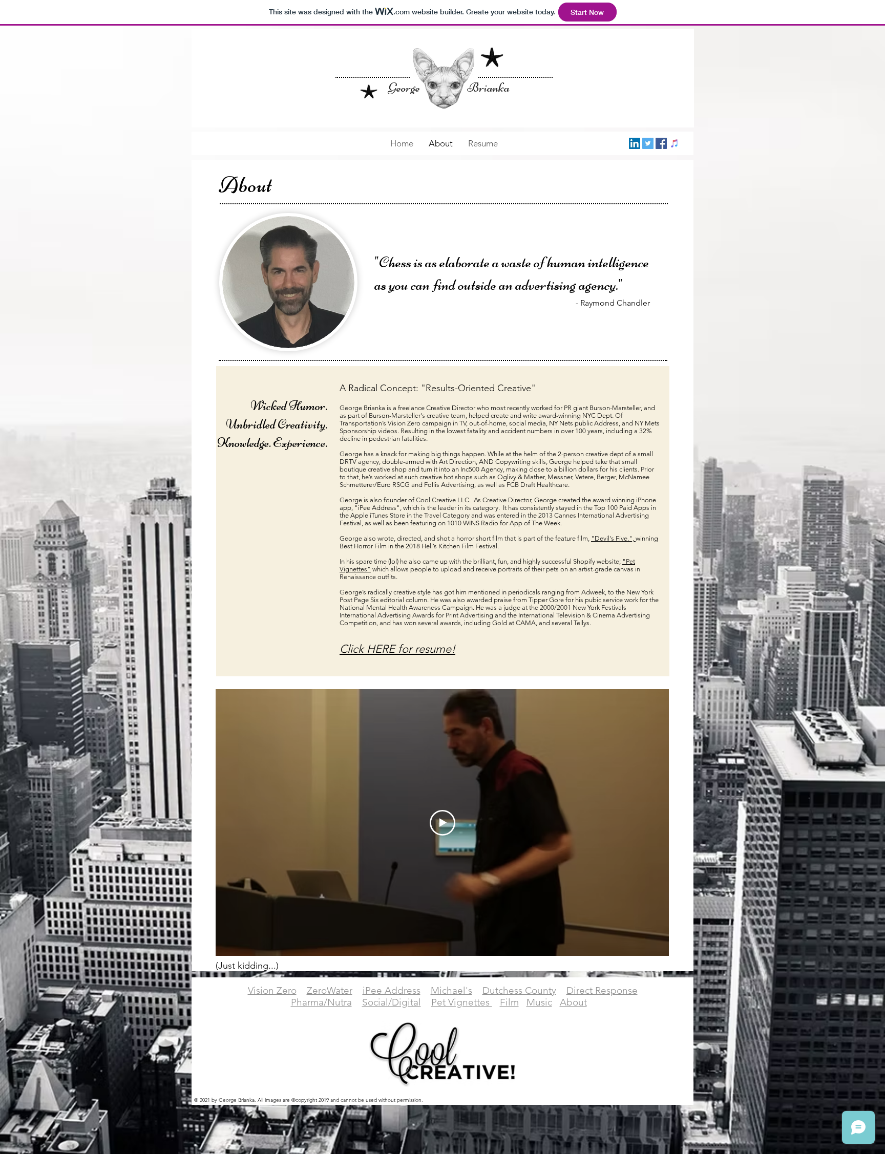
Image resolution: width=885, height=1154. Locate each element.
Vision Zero (272, 990)
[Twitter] (648, 143)
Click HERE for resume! (397, 649)
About (573, 1002)
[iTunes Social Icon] (674, 143)
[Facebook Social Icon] (661, 143)
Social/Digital (391, 1002)
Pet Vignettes (461, 1002)
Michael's (451, 990)
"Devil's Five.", (613, 538)
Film (509, 1002)
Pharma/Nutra (321, 1002)
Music (539, 1002)
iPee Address (391, 990)
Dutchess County (519, 990)
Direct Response (602, 990)
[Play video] (442, 823)
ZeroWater (329, 990)
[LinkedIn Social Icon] (634, 143)
